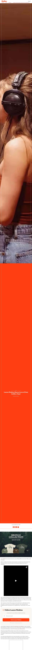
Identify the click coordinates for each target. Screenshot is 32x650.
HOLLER (3, 2)
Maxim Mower (16, 396)
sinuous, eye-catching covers (20, 628)
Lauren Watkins (3, 558)
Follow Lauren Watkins (16, 619)
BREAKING (10, 2)
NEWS (6, 2)
